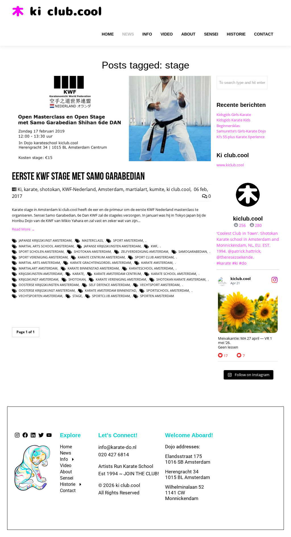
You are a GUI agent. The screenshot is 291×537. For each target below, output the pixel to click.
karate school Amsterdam (173, 273)
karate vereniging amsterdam (121, 279)
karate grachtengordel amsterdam (100, 262)
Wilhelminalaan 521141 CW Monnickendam (184, 492)
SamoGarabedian (192, 251)
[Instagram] (17, 435)
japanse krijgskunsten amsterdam (112, 246)
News (65, 453)
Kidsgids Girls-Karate (234, 114)
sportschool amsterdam (167, 290)
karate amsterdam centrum (117, 273)
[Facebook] (25, 435)
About (66, 471)
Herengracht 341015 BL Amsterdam (187, 474)
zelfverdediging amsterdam (144, 251)
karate (31, 189)
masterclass (92, 240)
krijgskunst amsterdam (38, 279)
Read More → (23, 229)
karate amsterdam (156, 262)
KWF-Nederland (79, 189)
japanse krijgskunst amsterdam (45, 240)
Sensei (66, 478)
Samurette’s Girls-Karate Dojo (241, 131)
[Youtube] (49, 435)
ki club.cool (178, 189)
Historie (67, 484)
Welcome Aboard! (189, 435)
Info (64, 459)
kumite (156, 189)
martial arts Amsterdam (39, 262)
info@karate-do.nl (117, 447)
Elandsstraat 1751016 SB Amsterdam (187, 459)
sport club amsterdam (154, 257)
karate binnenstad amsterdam (93, 268)
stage (77, 296)
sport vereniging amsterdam (43, 257)
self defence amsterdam (109, 285)
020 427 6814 (113, 454)
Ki (20, 189)
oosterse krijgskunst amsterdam (47, 290)
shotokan (50, 189)
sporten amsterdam (157, 296)
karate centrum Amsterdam (101, 257)
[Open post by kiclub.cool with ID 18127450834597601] (248, 311)
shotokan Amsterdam (92, 251)
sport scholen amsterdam (41, 251)
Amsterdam (110, 189)
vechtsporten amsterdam (40, 296)
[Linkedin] (33, 435)
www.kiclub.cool (230, 164)
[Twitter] (41, 435)
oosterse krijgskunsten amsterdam (49, 285)
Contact (68, 490)
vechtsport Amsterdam (160, 285)
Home (66, 446)
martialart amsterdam (38, 268)
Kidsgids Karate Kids (233, 120)
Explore (70, 435)
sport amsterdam (128, 240)
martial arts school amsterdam (46, 246)
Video (65, 465)
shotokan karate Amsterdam (180, 279)
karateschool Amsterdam (151, 268)
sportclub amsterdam (111, 296)
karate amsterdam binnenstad (110, 290)
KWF (154, 246)
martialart (136, 189)
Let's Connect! (118, 435)
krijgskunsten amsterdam (40, 273)
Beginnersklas (228, 125)
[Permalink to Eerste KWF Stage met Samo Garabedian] (111, 159)
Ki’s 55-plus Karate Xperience (241, 136)
